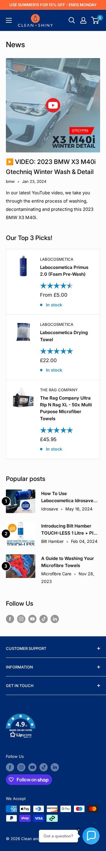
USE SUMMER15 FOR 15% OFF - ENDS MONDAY (53, 4)
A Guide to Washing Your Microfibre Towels (67, 562)
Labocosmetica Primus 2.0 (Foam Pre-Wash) (64, 270)
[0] (95, 20)
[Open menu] (9, 20)
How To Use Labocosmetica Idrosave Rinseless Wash (67, 497)
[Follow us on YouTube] (32, 619)
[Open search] (72, 20)
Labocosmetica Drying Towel (64, 336)
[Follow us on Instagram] (21, 619)
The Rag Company (59, 389)
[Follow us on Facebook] (10, 619)
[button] (53, 727)
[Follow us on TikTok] (43, 619)
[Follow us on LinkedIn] (55, 619)
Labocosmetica (56, 259)
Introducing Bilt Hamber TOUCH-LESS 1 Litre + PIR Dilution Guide (68, 529)
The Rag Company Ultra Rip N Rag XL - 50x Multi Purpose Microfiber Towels (66, 408)
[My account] (83, 20)
